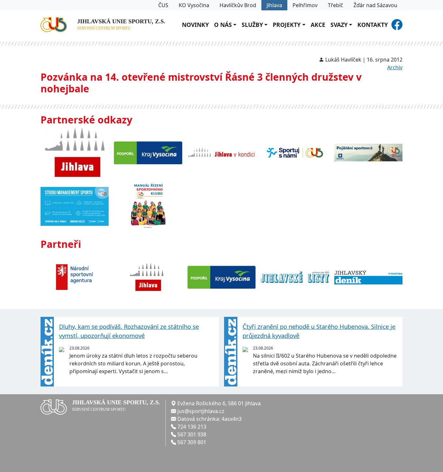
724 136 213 (191, 426)
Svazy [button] (339, 25)
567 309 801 (191, 442)
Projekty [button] (287, 25)
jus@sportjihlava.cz (200, 411)
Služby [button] (252, 25)
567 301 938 (191, 434)
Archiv (394, 67)
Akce (318, 25)
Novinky (195, 25)
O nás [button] (223, 25)
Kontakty (372, 25)
